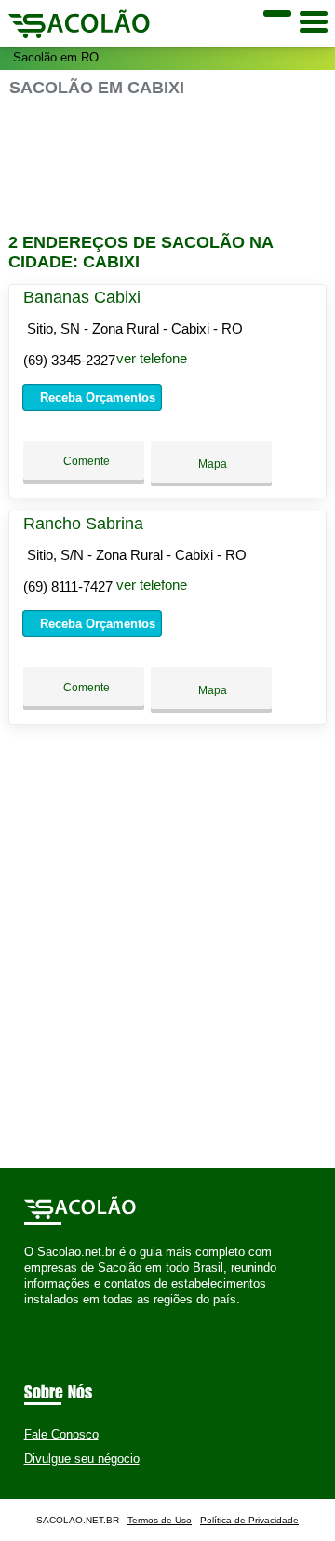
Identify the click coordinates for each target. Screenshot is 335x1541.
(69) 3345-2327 (69, 360)
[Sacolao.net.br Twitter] (37, 1316)
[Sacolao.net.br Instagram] (45, 1316)
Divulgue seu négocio (82, 1459)
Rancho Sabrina (83, 523)
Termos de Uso (159, 1520)
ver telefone (151, 358)
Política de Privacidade (249, 1520)
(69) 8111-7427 (68, 586)
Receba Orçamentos (95, 397)
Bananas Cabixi (82, 297)
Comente (85, 461)
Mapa (211, 463)
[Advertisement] (167, 165)
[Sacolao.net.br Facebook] (28, 1316)
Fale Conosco (61, 1434)
